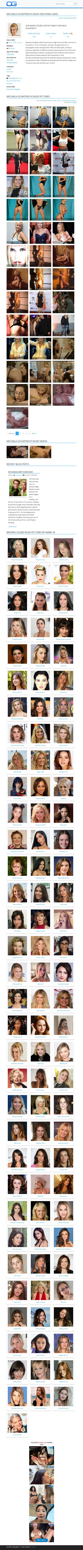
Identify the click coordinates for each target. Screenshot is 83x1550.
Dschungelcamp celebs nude (20, 472)
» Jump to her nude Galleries (67, 18)
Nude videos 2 (51, 35)
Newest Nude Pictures (49, 100)
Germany (12, 48)
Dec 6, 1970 (12, 43)
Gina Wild (10, 60)
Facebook (10, 89)
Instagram (16, 89)
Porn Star (10, 72)
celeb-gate (18, 475)
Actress (9, 69)
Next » (34, 433)
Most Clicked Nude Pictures (66, 100)
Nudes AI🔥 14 (68, 35)
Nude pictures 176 (34, 35)
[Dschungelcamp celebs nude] (18, 487)
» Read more (12, 526)
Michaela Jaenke (12, 63)
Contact (33, 1547)
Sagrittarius (10, 54)
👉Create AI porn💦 (70, 102)
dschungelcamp (13, 78)
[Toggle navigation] (75, 4)
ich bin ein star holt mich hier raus (14, 80)
